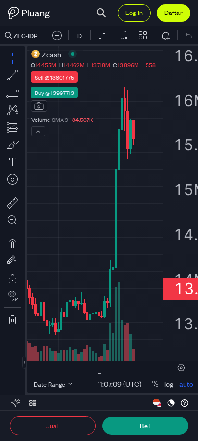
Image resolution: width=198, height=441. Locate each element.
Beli (145, 425)
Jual (52, 425)
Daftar (173, 12)
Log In (134, 12)
